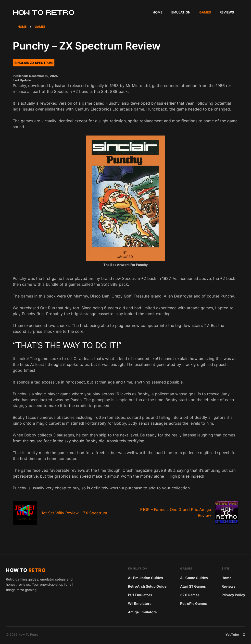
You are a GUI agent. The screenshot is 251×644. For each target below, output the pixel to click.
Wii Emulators (139, 603)
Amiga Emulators (142, 612)
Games (205, 12)
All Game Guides (194, 578)
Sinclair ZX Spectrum (33, 63)
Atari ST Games (193, 586)
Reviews (227, 12)
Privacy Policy (233, 595)
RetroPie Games (193, 603)
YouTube (232, 634)
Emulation (180, 12)
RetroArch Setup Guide (147, 586)
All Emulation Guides (145, 578)
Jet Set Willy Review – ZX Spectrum (74, 512)
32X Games (190, 595)
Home (158, 12)
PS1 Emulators (140, 595)
